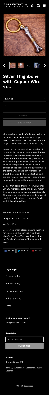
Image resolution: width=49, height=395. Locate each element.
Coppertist (28, 386)
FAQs (8, 305)
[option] (13, 65)
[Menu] (44, 5)
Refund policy (12, 283)
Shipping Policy (13, 298)
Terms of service (14, 291)
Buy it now (24, 123)
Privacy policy (12, 276)
